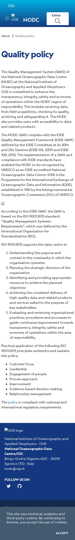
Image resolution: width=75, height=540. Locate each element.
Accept (62, 533)
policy (13, 402)
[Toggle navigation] (7, 18)
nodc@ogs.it (15, 468)
